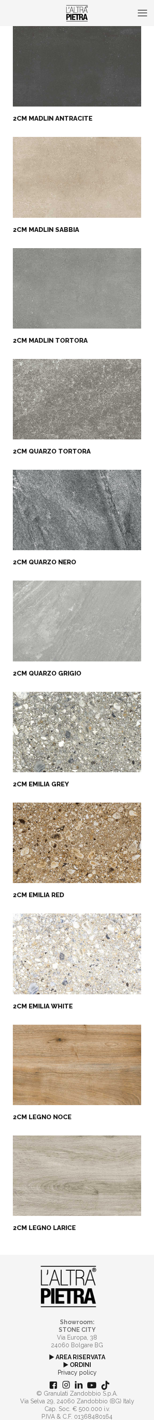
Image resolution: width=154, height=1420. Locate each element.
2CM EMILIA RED (38, 895)
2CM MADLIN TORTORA (50, 340)
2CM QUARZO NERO (44, 562)
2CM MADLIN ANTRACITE (52, 118)
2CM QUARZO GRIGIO (47, 673)
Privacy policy (77, 1372)
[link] (68, 1286)
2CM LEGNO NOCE (42, 1117)
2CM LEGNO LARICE (44, 1228)
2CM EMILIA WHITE (43, 1006)
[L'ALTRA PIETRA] (77, 13)
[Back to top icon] (136, 1402)
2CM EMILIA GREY (41, 784)
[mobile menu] (142, 13)
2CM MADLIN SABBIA (46, 230)
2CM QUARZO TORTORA (52, 451)
